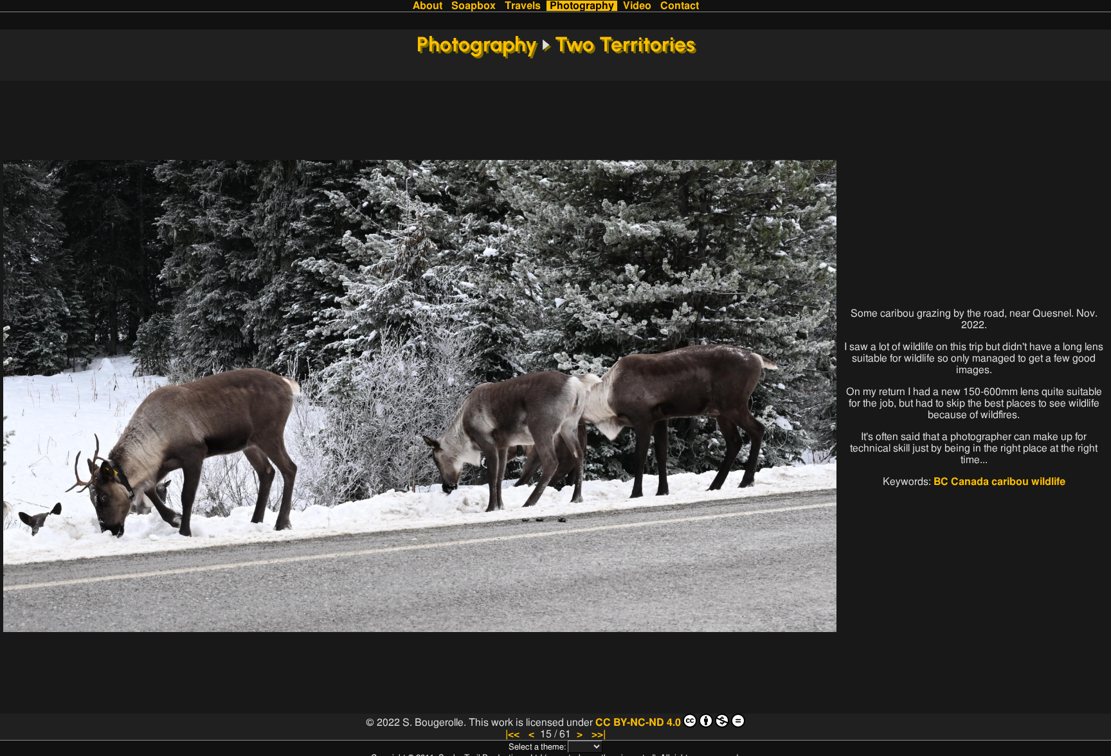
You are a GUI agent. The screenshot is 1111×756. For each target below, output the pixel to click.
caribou (1010, 482)
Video (637, 6)
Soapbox (473, 6)
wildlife (1048, 482)
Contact (679, 6)
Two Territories (625, 44)
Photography (582, 6)
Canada (970, 482)
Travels (523, 6)
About (427, 6)
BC (941, 482)
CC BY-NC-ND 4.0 (638, 722)
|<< (512, 734)
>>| (599, 734)
